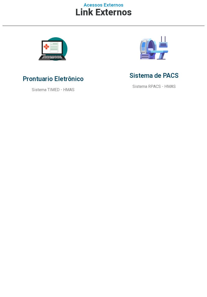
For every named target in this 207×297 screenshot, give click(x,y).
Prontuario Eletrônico (53, 79)
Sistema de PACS (154, 75)
